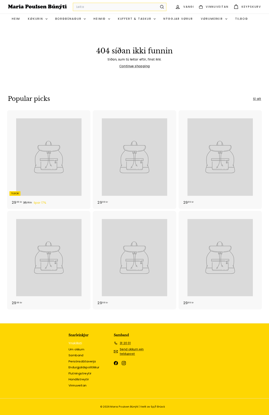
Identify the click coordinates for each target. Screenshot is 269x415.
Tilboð (241, 19)
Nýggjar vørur (178, 19)
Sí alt (257, 99)
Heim (16, 19)
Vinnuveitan (77, 385)
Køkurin (36, 19)
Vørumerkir (212, 19)
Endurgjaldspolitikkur (84, 367)
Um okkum (76, 349)
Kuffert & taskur (135, 19)
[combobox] (119, 7)
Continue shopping (134, 66)
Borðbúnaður (69, 19)
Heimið (100, 19)
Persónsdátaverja (82, 361)
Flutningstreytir (80, 373)
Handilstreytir (79, 379)
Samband (76, 355)
